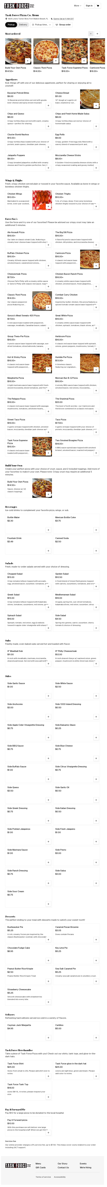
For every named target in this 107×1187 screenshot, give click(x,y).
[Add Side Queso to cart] (48, 800)
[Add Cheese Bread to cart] (96, 105)
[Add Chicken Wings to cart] (48, 206)
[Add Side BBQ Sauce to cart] (48, 758)
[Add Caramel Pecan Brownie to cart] (96, 939)
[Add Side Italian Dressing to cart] (96, 820)
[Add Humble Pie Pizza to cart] (96, 369)
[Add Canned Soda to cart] (96, 550)
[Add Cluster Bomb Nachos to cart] (48, 147)
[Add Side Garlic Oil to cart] (96, 800)
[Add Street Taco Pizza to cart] (48, 432)
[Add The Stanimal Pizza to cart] (96, 411)
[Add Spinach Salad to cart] (48, 628)
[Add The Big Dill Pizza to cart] (96, 245)
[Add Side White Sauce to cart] (96, 696)
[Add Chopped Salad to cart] (48, 586)
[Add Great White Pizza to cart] (96, 328)
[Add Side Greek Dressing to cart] (48, 820)
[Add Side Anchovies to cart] (48, 716)
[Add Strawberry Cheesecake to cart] (48, 1002)
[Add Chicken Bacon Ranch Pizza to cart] (96, 286)
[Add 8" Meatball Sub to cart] (48, 663)
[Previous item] (91, 33)
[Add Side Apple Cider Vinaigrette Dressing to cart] (48, 737)
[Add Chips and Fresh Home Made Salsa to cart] (96, 126)
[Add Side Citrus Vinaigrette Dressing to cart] (96, 779)
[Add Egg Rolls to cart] (96, 147)
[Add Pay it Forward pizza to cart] (48, 1132)
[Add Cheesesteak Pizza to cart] (48, 286)
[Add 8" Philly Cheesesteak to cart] (96, 663)
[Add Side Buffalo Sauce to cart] (48, 779)
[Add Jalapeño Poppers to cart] (48, 168)
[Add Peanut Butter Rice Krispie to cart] (48, 981)
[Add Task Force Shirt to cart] (48, 1076)
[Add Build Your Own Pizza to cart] (27, 60)
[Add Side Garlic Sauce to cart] (48, 696)
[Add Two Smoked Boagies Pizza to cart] (96, 453)
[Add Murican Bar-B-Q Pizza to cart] (96, 390)
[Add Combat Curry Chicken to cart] (96, 307)
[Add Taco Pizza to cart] (96, 432)
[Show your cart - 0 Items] (98, 5)
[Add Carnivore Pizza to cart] (96, 265)
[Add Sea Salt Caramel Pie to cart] (96, 981)
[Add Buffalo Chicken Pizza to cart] (48, 265)
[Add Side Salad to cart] (96, 628)
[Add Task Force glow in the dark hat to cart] (96, 1076)
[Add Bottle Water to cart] (48, 530)
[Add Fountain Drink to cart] (48, 550)
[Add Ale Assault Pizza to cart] (48, 245)
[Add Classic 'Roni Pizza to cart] (56, 60)
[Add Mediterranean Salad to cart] (96, 607)
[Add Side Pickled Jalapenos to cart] (48, 841)
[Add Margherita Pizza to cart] (48, 390)
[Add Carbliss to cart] (96, 1037)
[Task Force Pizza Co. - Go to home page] (19, 5)
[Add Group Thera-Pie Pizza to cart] (48, 349)
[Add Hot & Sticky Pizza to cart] (48, 369)
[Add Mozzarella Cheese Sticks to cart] (96, 168)
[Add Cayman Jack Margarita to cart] (48, 1037)
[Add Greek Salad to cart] (48, 607)
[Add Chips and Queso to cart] (48, 126)
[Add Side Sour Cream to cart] (48, 904)
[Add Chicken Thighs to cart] (96, 206)
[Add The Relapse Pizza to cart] (48, 411)
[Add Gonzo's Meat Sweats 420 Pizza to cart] (48, 328)
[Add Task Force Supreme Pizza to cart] (84, 60)
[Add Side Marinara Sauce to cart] (48, 862)
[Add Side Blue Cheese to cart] (96, 758)
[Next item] (97, 33)
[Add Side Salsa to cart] (96, 883)
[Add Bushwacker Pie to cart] (48, 939)
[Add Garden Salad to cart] (96, 586)
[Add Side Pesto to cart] (96, 862)
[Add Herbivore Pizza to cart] (96, 349)
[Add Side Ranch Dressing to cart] (48, 883)
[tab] (11, 24)
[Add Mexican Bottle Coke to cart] (96, 530)
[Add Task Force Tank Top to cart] (48, 1097)
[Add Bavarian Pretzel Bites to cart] (48, 105)
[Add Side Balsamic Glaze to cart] (96, 737)
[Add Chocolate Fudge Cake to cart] (48, 960)
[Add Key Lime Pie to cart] (96, 960)
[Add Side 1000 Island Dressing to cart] (96, 716)
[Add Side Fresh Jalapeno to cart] (96, 841)
